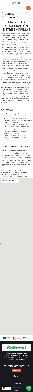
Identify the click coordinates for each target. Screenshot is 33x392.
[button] (3, 8)
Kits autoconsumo (16, 383)
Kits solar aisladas (16, 387)
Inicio (16, 380)
